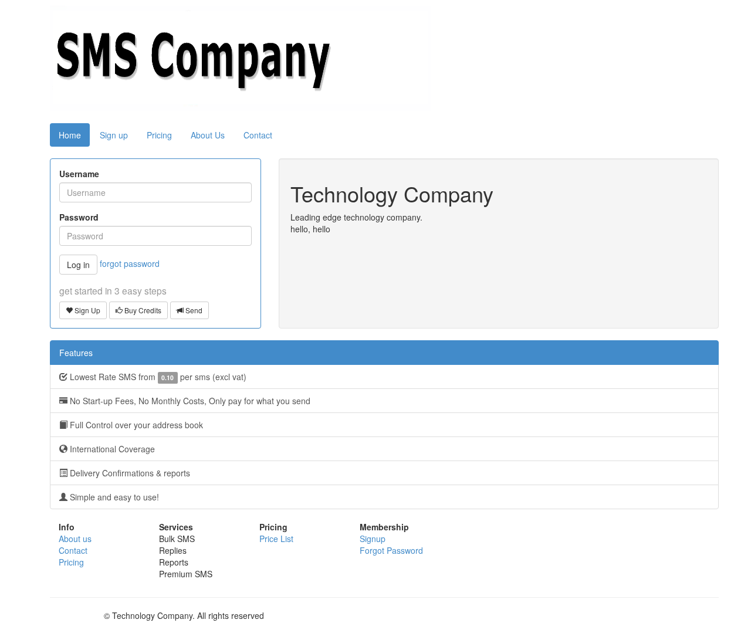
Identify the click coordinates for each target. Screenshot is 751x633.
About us (75, 538)
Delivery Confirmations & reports (128, 473)
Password (79, 217)
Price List (276, 538)
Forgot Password (391, 550)
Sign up (114, 135)
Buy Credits (142, 310)
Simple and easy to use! (113, 497)
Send (193, 310)
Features (76, 352)
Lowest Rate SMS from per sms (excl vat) (156, 376)
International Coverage (111, 449)
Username (79, 174)
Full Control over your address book (135, 425)
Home (70, 135)
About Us (208, 135)
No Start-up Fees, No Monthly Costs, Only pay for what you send (188, 401)
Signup (372, 538)
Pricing (159, 135)
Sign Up (86, 310)
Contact (257, 135)
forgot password (130, 263)
